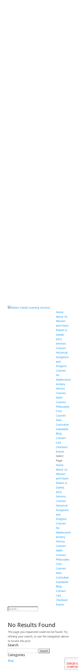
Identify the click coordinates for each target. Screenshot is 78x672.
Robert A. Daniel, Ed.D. (61, 334)
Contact (61, 438)
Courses (61, 348)
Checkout (62, 447)
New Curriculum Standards (62, 424)
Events (60, 451)
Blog (59, 433)
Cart (58, 442)
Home (59, 312)
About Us (61, 316)
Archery (60, 384)
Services (61, 343)
